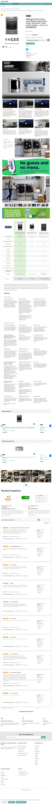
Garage (2, 781)
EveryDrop (37, 758)
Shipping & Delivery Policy (23, 753)
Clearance (3, 782)
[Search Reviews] (39, 520)
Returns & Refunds (21, 747)
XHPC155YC (42, 429)
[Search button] (1, 6)
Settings (4, 802)
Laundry (2, 777)
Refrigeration (3, 775)
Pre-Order (3, 784)
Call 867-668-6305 (23, 775)
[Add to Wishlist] (48, 40)
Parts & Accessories (4, 779)
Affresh (36, 762)
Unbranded (37, 751)
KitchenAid (37, 746)
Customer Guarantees (22, 755)
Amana (36, 757)
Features (7, 278)
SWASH (36, 760)
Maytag (36, 755)
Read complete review (5, 515)
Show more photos (26, 486)
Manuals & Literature (45, 278)
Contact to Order (30, 43)
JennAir (36, 749)
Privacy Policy (20, 751)
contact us (33, 37)
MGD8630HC (4, 429)
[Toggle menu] (4, 6)
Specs (19, 278)
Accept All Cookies (21, 802)
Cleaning (2, 773)
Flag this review (25, 538)
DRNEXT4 (41, 458)
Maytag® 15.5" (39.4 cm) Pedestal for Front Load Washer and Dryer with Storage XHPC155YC (19, 457)
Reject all (12, 802)
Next (38, 707)
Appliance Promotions (22, 746)
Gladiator (36, 753)
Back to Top (11, 707)
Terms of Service (21, 749)
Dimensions (32, 278)
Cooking (2, 771)
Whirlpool (37, 747)
